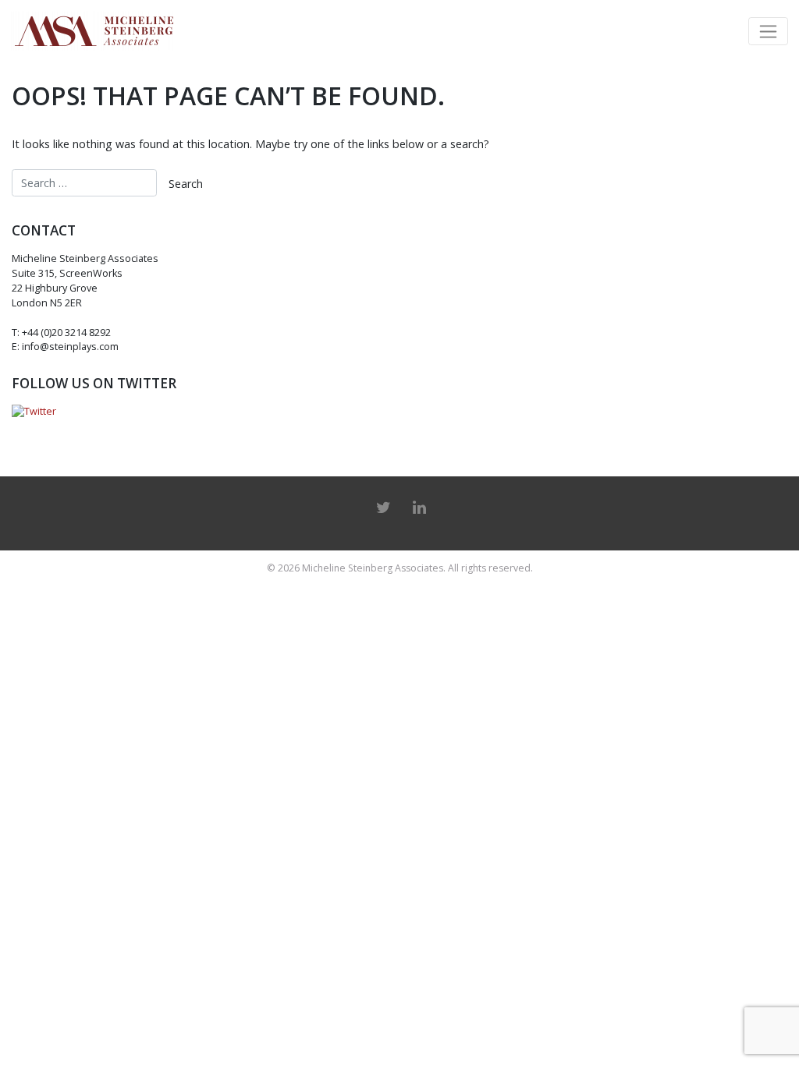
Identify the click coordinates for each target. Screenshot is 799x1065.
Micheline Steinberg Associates (372, 568)
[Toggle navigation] (768, 31)
